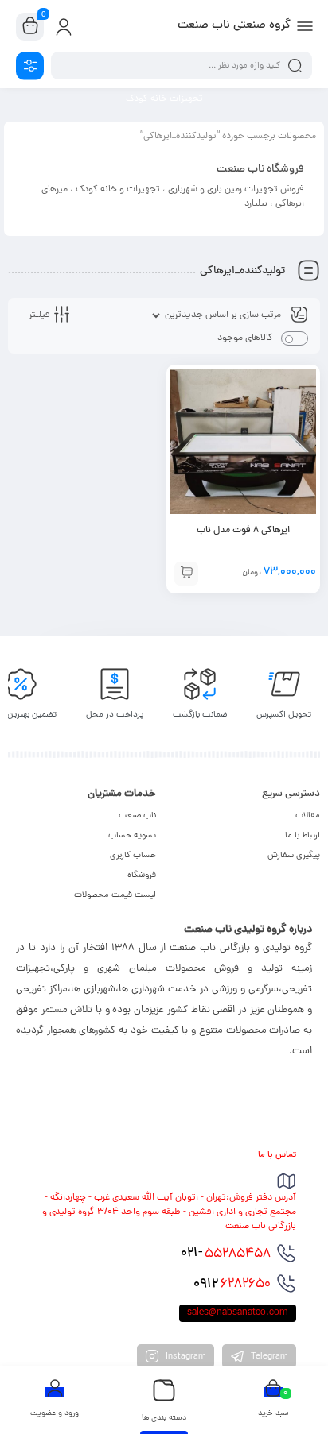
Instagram (184, 1357)
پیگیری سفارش (293, 855)
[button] (186, 574)
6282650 (232, 1284)
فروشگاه (141, 875)
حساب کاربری (133, 855)
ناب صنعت (137, 816)
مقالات (307, 816)
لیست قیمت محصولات (115, 895)
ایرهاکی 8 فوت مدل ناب (243, 531)
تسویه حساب (132, 835)
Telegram (268, 1357)
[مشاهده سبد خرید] (30, 27)
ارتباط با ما (302, 835)
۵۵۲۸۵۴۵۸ (226, 1253)
